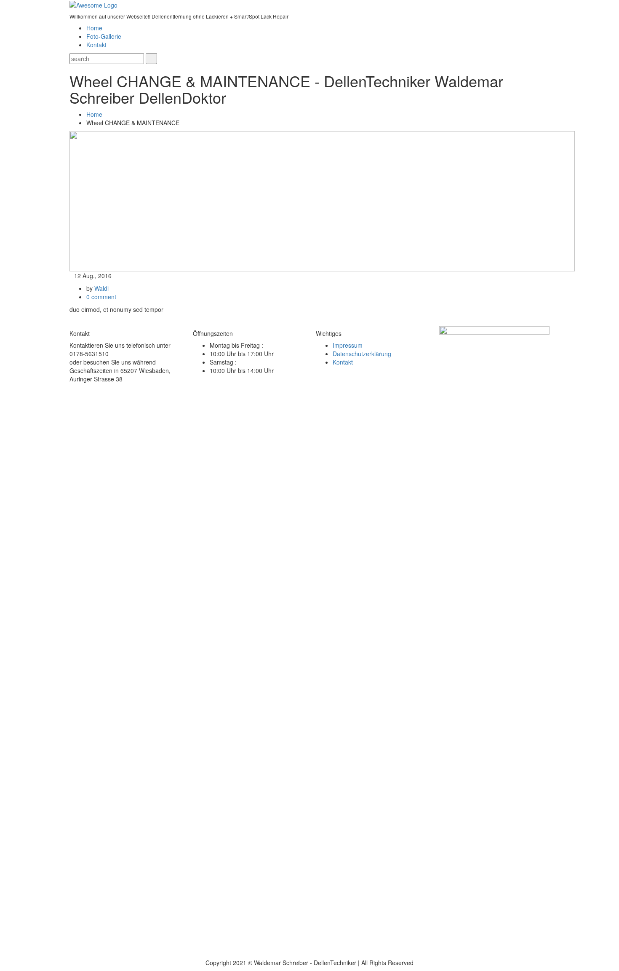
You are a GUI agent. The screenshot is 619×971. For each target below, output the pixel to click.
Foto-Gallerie (103, 36)
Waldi (101, 288)
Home (94, 28)
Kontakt (96, 44)
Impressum (348, 345)
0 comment (101, 296)
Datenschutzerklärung (362, 353)
